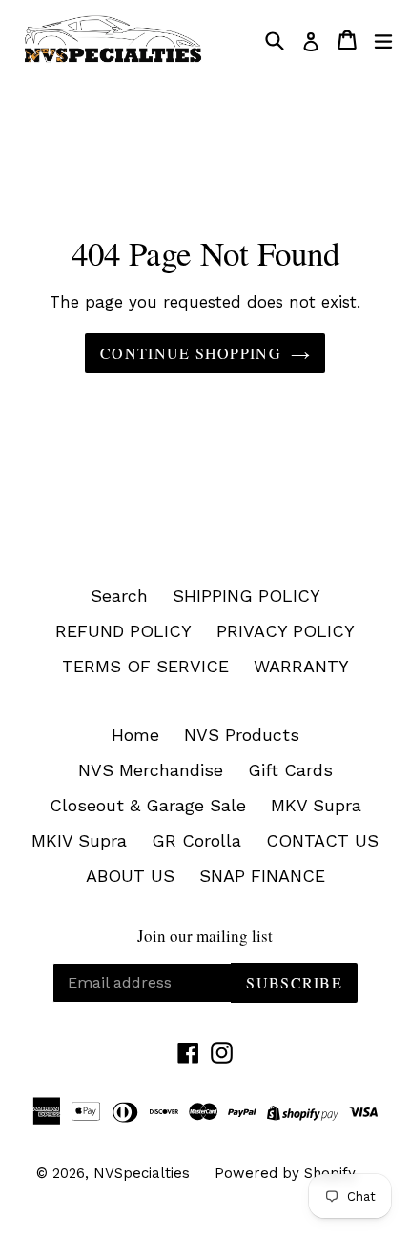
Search (119, 596)
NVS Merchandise (150, 770)
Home (135, 735)
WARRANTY (301, 666)
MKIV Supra (79, 840)
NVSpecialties (141, 1173)
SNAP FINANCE (262, 876)
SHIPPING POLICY (246, 596)
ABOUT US (130, 876)
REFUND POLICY (123, 631)
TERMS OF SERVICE (145, 666)
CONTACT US (322, 840)
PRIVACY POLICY (285, 631)
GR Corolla (196, 840)
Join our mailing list (205, 936)
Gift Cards (290, 770)
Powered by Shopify (285, 1173)
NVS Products (241, 735)
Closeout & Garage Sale (148, 805)
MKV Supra (316, 805)
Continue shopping (190, 353)
